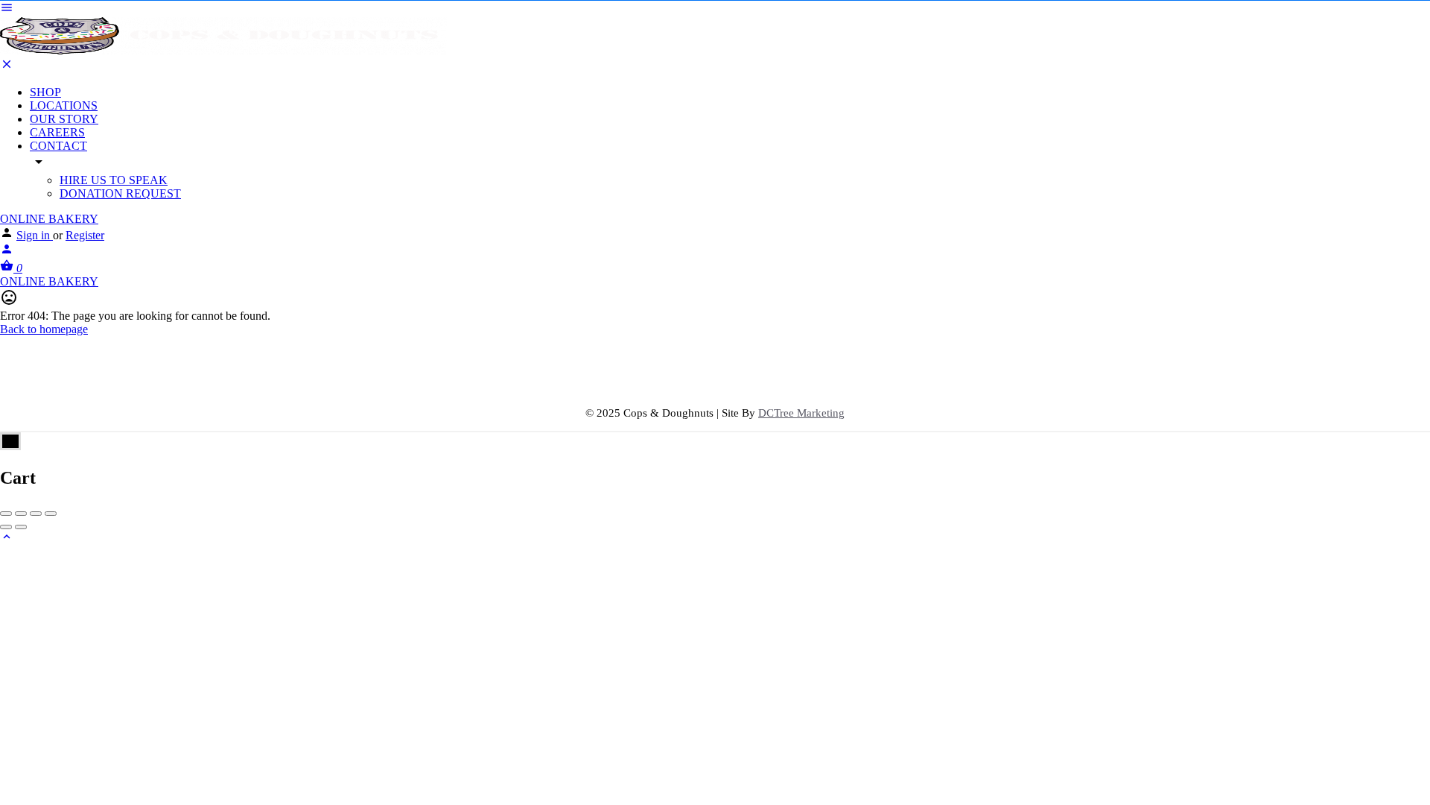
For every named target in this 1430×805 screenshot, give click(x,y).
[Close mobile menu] (6, 66)
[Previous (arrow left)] (6, 527)
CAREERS (57, 132)
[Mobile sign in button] (6, 251)
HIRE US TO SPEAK (114, 180)
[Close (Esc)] (6, 513)
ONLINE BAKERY (49, 218)
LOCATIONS (64, 105)
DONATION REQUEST (120, 193)
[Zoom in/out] (51, 513)
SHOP (45, 92)
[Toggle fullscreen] (36, 513)
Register (85, 235)
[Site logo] (223, 50)
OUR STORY (64, 119)
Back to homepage (44, 329)
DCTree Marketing (801, 413)
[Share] (21, 513)
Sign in (34, 235)
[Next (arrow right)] (21, 527)
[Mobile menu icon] (715, 9)
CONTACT (58, 145)
